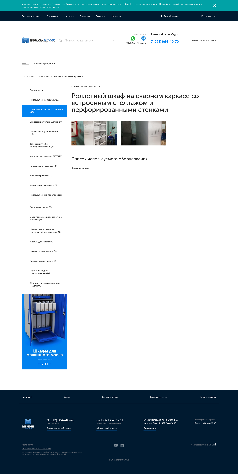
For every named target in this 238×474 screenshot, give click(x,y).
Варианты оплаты (110, 397)
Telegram (141, 43)
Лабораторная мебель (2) (43, 261)
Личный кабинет (171, 16)
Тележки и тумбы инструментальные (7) (42, 145)
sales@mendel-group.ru (106, 428)
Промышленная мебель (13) (44, 99)
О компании (52, 16)
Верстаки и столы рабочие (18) (46, 122)
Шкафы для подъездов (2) (43, 251)
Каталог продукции (44, 63)
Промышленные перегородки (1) (46, 196)
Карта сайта (27, 445)
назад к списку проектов (87, 86)
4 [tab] (50, 364)
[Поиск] (86, 40)
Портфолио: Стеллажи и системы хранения (60, 76)
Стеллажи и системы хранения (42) (46, 111)
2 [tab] (43, 364)
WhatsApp (130, 43)
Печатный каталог (208, 397)
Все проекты (36, 90)
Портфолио (85, 16)
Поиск (113, 40)
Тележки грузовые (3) (41, 175)
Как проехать (150, 428)
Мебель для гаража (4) (41, 241)
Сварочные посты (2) (41, 207)
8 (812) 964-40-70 (60, 420)
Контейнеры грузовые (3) (43, 166)
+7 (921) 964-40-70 (164, 42)
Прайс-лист (101, 16)
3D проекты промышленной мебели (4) (45, 284)
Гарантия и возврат (158, 397)
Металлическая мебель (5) (43, 185)
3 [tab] (46, 364)
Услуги (69, 16)
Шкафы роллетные (80, 168)
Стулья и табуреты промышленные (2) (40, 272)
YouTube (116, 445)
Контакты (116, 16)
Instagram (122, 445)
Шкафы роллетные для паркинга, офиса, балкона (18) (45, 230)
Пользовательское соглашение (36, 448)
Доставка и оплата (30, 16)
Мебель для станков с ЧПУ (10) (46, 156)
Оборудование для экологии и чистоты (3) (46, 218)
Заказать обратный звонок (204, 40)
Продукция (27, 397)
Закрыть (214, 5)
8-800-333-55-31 (109, 420)
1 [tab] (39, 364)
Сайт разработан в (200, 445)
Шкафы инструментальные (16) (44, 133)
